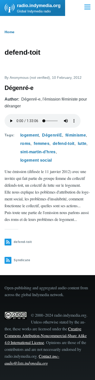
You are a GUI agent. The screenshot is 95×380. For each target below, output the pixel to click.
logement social (36, 160)
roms (25, 143)
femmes (41, 143)
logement (29, 135)
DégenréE (52, 135)
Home (9, 32)
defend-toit (63, 143)
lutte (82, 143)
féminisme (75, 135)
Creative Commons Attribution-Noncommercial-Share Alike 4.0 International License (46, 335)
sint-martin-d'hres (38, 152)
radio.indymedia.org (39, 5)
